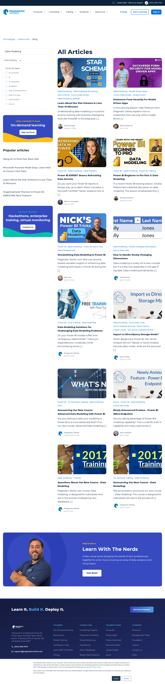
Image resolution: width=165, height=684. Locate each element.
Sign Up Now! (28, 132)
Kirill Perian (125, 277)
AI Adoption (14, 81)
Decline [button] (126, 678)
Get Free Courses (141, 609)
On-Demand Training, (78, 402)
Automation (14, 99)
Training (69, 12)
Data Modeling (89, 322)
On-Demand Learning (63, 630)
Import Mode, (119, 330)
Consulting (54, 12)
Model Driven (139, 95)
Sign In (156, 12)
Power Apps (111, 635)
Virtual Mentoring (87, 640)
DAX (60, 405)
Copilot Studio (112, 650)
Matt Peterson (126, 126)
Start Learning (140, 12)
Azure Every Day (121, 250)
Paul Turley (125, 357)
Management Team (141, 635)
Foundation (137, 640)
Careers (135, 645)
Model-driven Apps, (138, 91)
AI (10, 77)
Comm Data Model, (80, 95)
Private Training (60, 640)
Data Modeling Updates (69, 98)
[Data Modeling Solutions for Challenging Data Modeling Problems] (82, 304)
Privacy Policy (96, 667)
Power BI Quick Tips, (93, 246)
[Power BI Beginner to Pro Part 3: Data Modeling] (137, 152)
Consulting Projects (88, 630)
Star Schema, (64, 95)
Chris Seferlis (125, 433)
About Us (136, 630)
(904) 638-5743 (155, 3)
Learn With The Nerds (63, 650)
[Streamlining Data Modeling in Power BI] (82, 228)
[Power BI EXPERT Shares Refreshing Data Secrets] (82, 152)
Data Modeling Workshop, (85, 91)
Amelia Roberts (126, 198)
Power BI (110, 630)
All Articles (14, 73)
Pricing (123, 12)
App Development (17, 90)
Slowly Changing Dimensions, (142, 246)
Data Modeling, (65, 91)
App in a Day (14, 95)
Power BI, (62, 171)
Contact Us (27, 227)
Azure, (116, 402)
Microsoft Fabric (113, 645)
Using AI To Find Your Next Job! (21, 159)
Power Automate (113, 640)
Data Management (66, 250)
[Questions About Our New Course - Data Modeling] (82, 459)
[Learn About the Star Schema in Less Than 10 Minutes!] (82, 73)
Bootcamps (58, 635)
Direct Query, (143, 326)
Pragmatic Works (71, 353)
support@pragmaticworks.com (28, 651)
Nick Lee (67, 277)
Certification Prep (61, 645)
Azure (11, 104)
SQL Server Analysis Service (140, 330)
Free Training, (74, 322)
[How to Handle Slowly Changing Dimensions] (137, 228)
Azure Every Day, (137, 322)
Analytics (13, 86)
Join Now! (92, 573)
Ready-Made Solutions (90, 655)
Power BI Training (147, 171)
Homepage (9, 39)
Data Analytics (90, 171)
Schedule (84, 12)
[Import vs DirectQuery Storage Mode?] (137, 304)
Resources (100, 12)
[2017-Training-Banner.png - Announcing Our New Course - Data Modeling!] (137, 459)
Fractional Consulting (89, 635)
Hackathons (85, 645)
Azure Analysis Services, (124, 326)
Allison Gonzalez (71, 201)
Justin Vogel (69, 126)
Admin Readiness (87, 650)
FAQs (134, 655)
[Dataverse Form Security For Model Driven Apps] (137, 73)
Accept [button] (116, 678)
